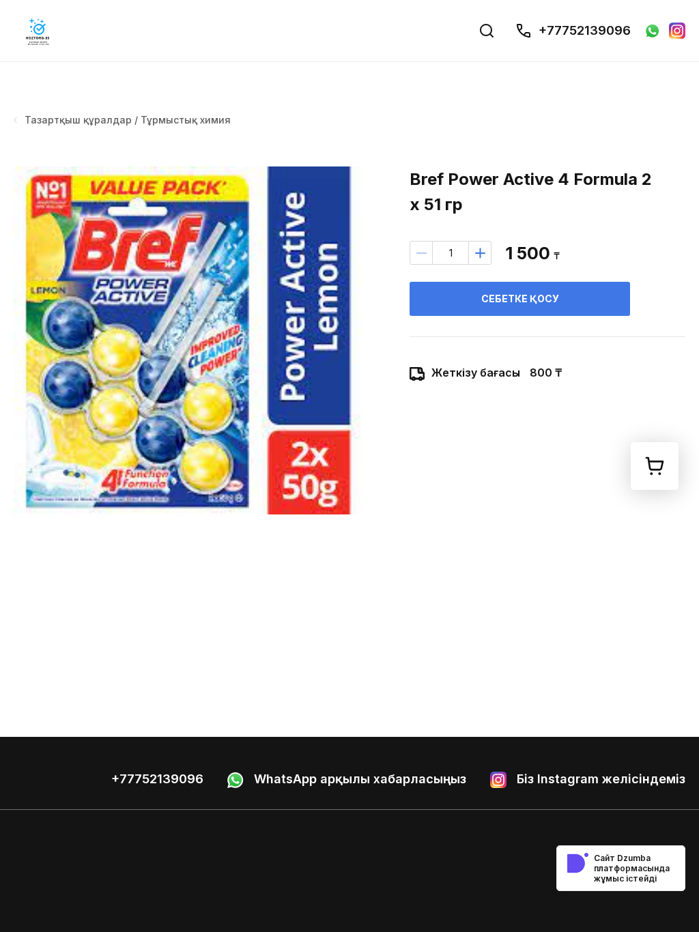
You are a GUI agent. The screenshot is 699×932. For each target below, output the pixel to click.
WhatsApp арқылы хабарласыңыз (358, 779)
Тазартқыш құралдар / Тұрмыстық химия (128, 120)
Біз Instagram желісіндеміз (599, 779)
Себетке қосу (520, 298)
